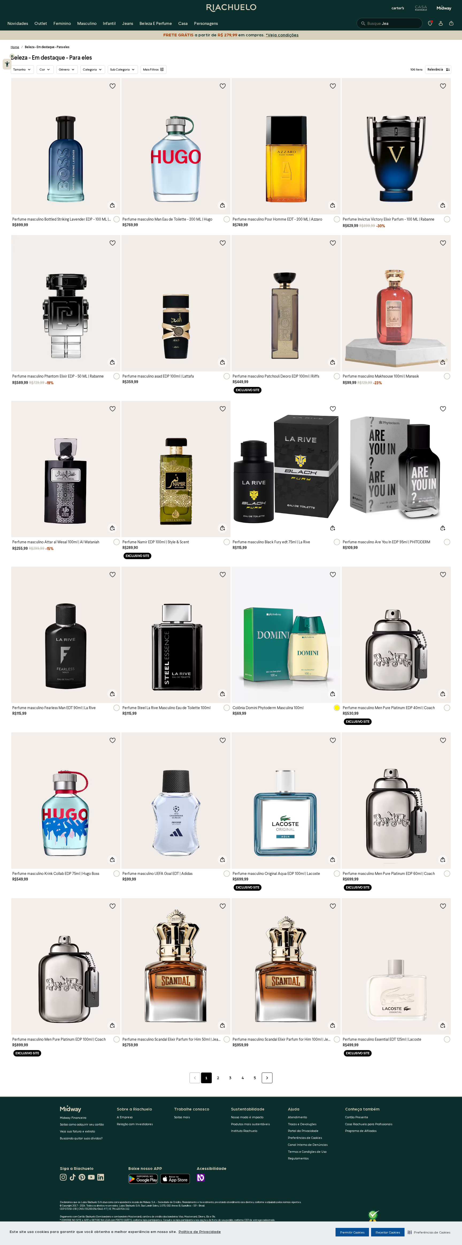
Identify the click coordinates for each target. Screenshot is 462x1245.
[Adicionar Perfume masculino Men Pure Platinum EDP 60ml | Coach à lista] (443, 740)
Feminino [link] (62, 23)
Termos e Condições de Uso (307, 1152)
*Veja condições (283, 34)
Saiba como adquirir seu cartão (82, 1124)
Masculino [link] (87, 23)
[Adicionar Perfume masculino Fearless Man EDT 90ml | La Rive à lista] (112, 574)
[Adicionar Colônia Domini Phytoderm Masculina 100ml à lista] (333, 574)
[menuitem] (17, 23)
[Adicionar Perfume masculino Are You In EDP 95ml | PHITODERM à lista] (443, 409)
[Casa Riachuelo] (421, 8)
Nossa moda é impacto (247, 1117)
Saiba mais (182, 1117)
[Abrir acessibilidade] (7, 64)
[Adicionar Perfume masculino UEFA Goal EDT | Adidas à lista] (223, 740)
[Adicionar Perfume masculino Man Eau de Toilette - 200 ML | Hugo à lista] (223, 86)
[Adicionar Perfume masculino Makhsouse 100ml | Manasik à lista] (443, 243)
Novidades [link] (17, 23)
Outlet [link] (40, 23)
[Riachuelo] (231, 8)
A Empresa (125, 1117)
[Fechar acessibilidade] (12, 56)
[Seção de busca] (389, 23)
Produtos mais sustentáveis (250, 1124)
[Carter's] (398, 8)
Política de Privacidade (200, 1231)
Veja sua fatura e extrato (77, 1131)
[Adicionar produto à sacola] (112, 205)
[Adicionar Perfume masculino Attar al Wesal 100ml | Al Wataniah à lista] (112, 409)
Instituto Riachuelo (244, 1131)
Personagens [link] (206, 23)
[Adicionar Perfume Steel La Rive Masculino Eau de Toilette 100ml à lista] (223, 574)
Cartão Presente (356, 1117)
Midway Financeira (73, 1118)
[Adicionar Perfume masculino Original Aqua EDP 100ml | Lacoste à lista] (333, 740)
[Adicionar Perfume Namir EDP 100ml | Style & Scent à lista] (223, 409)
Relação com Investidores (135, 1124)
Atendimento (297, 1117)
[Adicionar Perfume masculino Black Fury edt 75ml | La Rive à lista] (333, 409)
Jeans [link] (127, 23)
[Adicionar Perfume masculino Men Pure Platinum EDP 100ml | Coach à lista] (112, 906)
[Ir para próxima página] (267, 1078)
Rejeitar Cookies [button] (388, 1232)
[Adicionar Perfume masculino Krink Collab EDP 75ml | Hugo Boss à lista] (112, 740)
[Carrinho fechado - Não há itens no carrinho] (451, 23)
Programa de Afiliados (360, 1131)
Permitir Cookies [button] (352, 1232)
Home (15, 47)
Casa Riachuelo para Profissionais (368, 1124)
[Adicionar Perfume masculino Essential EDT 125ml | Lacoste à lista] (443, 906)
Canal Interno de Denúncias (308, 1145)
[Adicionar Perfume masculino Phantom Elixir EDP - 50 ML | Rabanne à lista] (112, 243)
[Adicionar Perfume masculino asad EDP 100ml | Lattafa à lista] (223, 243)
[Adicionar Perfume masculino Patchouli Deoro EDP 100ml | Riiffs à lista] (333, 243)
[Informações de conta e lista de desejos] (440, 23)
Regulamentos (298, 1158)
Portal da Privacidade (303, 1131)
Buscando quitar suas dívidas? (81, 1138)
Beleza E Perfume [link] (156, 23)
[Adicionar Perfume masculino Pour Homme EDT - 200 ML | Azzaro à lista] (333, 86)
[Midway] (444, 8)
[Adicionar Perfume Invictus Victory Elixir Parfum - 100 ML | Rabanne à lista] (443, 86)
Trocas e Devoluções (302, 1124)
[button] (429, 1232)
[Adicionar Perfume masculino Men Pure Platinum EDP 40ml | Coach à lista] (443, 574)
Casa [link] (183, 23)
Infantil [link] (109, 23)
